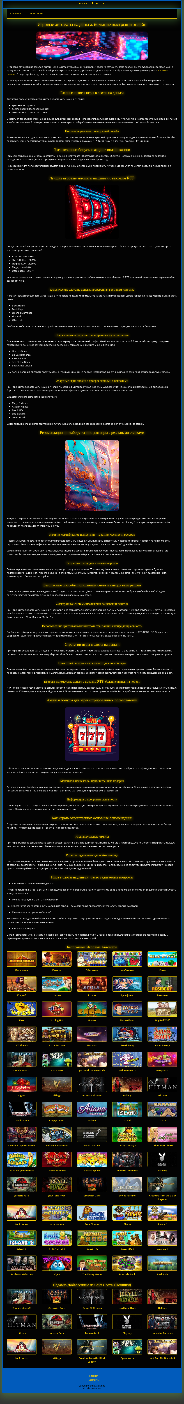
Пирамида (21, 970)
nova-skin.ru (92, 3)
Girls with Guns (92, 1195)
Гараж (162, 1120)
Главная (15, 13)
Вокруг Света (57, 1120)
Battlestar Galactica (21, 1274)
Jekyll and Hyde (56, 1195)
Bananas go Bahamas (22, 1170)
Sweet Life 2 (127, 1249)
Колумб (21, 995)
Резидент (162, 995)
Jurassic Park (21, 1195)
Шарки (57, 995)
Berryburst (162, 1070)
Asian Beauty (162, 1045)
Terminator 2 (21, 1120)
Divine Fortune (127, 1195)
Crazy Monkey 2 (127, 1145)
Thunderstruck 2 (22, 1070)
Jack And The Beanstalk (92, 1070)
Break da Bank (127, 1274)
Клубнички (127, 970)
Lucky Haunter (57, 1224)
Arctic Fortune (57, 1045)
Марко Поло (127, 1020)
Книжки (56, 970)
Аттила (92, 995)
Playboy (162, 1170)
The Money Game (92, 1274)
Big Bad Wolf (162, 1020)
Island (127, 1120)
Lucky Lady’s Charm (162, 1145)
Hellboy (127, 1095)
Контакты (36, 13)
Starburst (92, 1045)
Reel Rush (162, 1274)
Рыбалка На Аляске (56, 1145)
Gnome (92, 1020)
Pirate (127, 1224)
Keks (21, 1020)
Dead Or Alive (92, 1145)
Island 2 (21, 1249)
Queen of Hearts (57, 1170)
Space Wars (56, 1070)
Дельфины (127, 995)
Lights (21, 1095)
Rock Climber (92, 1224)
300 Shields (21, 1045)
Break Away (127, 1045)
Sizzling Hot (56, 1020)
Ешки (162, 970)
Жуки (57, 1274)
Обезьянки (92, 970)
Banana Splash (92, 1170)
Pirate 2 (162, 1224)
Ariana (92, 1120)
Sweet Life (92, 1249)
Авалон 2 (162, 1249)
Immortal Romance (127, 1170)
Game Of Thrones (92, 1095)
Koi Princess (21, 1224)
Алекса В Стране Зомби (21, 1145)
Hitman (162, 1095)
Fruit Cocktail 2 (57, 1249)
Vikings (57, 1095)
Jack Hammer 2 (127, 1070)
